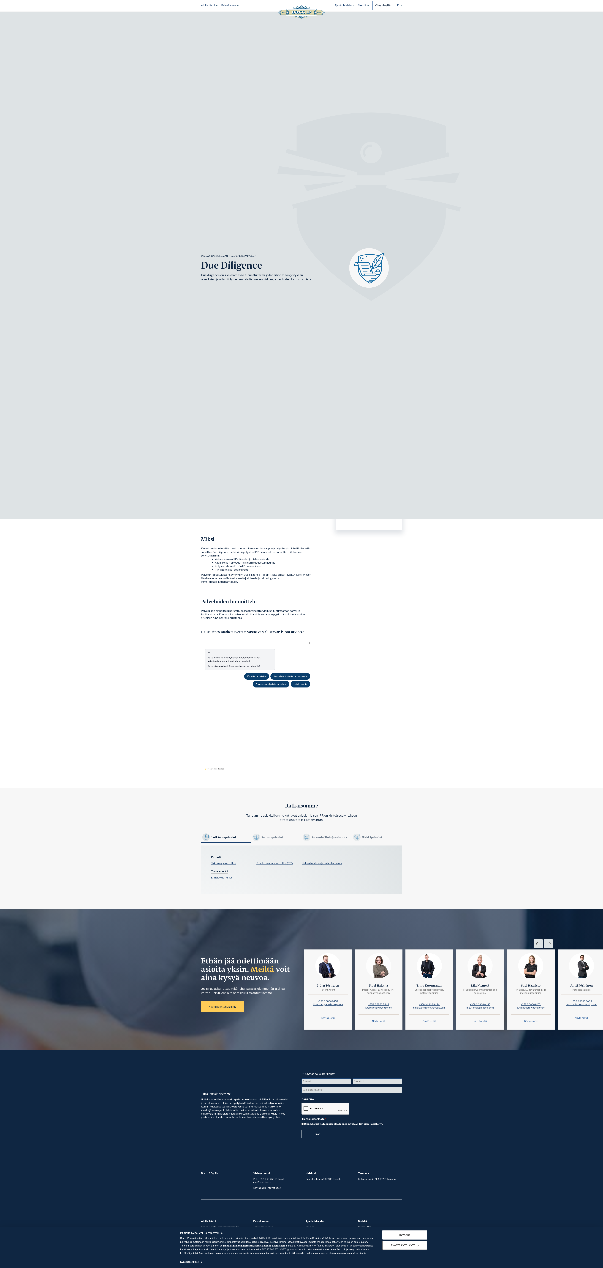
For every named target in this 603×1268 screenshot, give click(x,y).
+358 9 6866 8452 (328, 1001)
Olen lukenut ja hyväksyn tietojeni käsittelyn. (343, 1124)
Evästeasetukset (189, 1261)
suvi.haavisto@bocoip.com (531, 1007)
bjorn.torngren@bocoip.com (328, 1004)
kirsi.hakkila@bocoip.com (378, 1007)
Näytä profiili (328, 1018)
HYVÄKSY (404, 1235)
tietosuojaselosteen (332, 1124)
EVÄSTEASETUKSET (403, 1245)
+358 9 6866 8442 (378, 1004)
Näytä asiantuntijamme (222, 1006)
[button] (209, 5)
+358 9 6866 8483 (581, 1001)
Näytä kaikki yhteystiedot (267, 1187)
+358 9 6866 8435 (480, 1004)
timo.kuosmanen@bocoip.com (429, 1007)
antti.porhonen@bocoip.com (581, 1004)
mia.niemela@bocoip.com (480, 1007)
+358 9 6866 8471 (531, 1004)
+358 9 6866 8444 (429, 1004)
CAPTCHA (308, 1099)
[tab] (226, 837)
